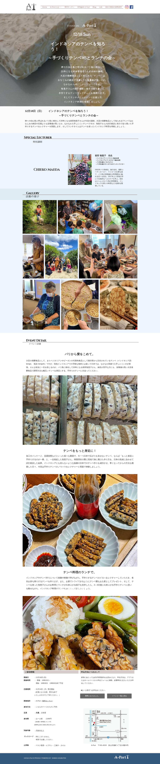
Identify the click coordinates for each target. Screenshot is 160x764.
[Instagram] (126, 7)
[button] (92, 696)
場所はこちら (47, 701)
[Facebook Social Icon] (131, 7)
